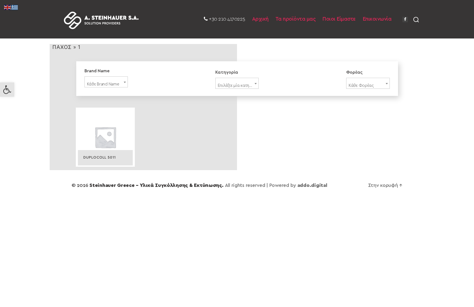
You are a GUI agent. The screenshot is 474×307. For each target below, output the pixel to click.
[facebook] (405, 19)
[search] (416, 19)
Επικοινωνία (377, 19)
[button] (7, 89)
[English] (7, 7)
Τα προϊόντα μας (295, 19)
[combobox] (106, 81)
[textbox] (106, 84)
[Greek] (14, 7)
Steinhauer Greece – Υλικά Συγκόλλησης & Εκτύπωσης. (156, 185)
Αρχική (260, 19)
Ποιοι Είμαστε (339, 19)
